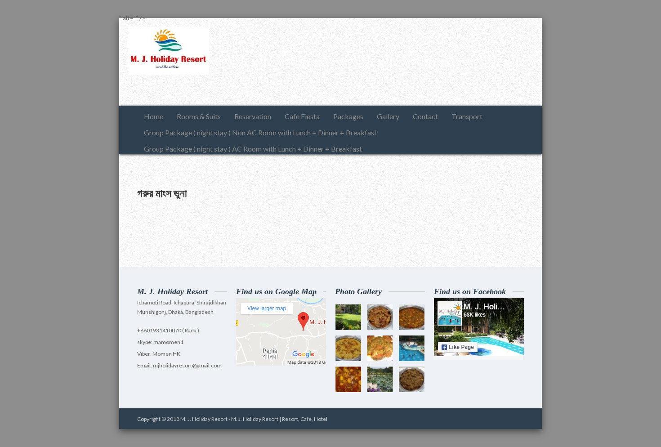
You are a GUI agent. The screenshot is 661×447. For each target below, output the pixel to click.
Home (153, 116)
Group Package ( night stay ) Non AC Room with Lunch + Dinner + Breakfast (260, 132)
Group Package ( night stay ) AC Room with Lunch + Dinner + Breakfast (253, 148)
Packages (348, 116)
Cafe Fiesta (302, 116)
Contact (425, 116)
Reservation (252, 116)
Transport (466, 116)
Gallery (388, 116)
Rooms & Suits (199, 116)
